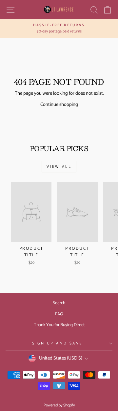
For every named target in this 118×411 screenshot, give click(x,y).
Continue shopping (59, 104)
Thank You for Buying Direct (59, 324)
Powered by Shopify (59, 405)
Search (59, 302)
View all (59, 167)
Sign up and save (57, 343)
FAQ (59, 314)
